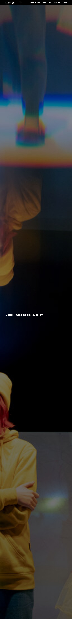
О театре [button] (44, 2)
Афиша (32, 2)
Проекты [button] (50, 2)
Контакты (64, 2)
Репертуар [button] (37, 2)
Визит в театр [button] (57, 2)
